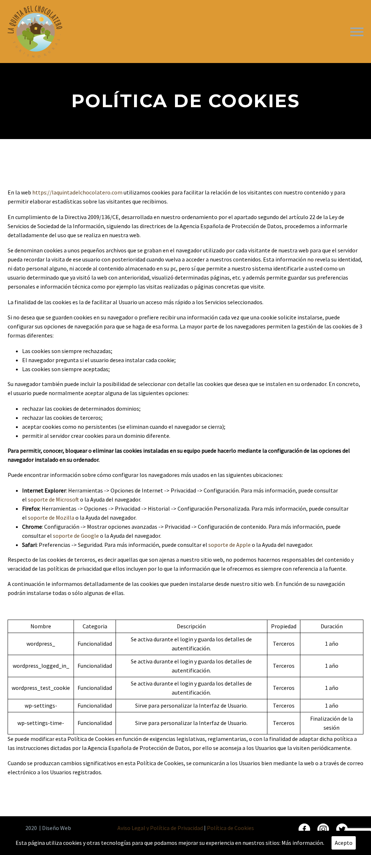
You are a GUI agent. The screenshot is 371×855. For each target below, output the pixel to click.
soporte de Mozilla (51, 517)
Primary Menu (356, 31)
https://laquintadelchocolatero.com (78, 192)
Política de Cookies (230, 827)
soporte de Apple (229, 544)
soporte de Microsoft (53, 499)
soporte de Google (76, 535)
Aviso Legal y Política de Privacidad (160, 827)
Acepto (344, 842)
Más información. (303, 842)
